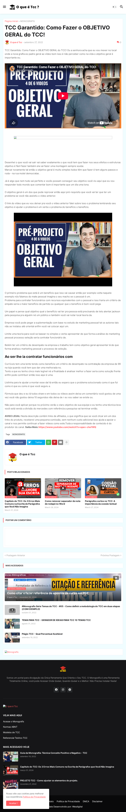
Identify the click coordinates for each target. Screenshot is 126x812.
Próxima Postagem (110, 555)
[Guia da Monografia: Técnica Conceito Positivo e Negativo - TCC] (10, 757)
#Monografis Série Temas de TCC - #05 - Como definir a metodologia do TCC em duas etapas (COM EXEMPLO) (71, 607)
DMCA (86, 801)
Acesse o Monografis (13, 721)
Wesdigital (77, 806)
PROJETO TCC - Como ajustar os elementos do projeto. (49, 780)
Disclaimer (97, 801)
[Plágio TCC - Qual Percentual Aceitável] (12, 638)
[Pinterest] (54, 442)
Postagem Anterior (15, 555)
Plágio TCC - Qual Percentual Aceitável (42, 634)
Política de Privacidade (68, 801)
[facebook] (56, 689)
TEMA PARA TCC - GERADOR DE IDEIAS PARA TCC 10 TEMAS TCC (56, 620)
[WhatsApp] (48, 442)
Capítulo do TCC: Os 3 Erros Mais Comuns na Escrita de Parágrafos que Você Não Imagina (22, 504)
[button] (4, 7)
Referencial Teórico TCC (15, 738)
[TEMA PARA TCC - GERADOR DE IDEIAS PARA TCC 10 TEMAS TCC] (12, 624)
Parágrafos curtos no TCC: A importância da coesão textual (101, 502)
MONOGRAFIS (27, 21)
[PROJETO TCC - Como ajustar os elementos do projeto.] (10, 784)
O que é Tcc (27, 454)
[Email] (60, 442)
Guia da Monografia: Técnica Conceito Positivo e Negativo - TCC (53, 753)
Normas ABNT (10, 726)
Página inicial (11, 21)
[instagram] (63, 689)
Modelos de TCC (11, 732)
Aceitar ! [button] (13, 803)
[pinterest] (69, 689)
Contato (50, 801)
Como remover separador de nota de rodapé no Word (62, 502)
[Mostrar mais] (66, 442)
